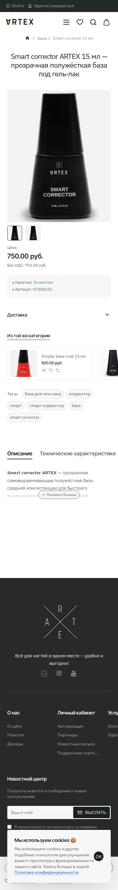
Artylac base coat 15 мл (63, 356)
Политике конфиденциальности (46, 872)
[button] (44, 370)
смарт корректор (47, 405)
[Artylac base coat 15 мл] (23, 363)
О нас (13, 713)
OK (99, 856)
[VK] (44, 673)
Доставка (17, 315)
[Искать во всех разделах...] (93, 22)
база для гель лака (43, 393)
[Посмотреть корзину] (106, 22)
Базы (42, 38)
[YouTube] (73, 673)
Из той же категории (28, 335)
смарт (16, 405)
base (76, 405)
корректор (79, 393)
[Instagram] (59, 673)
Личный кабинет (76, 713)
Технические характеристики (78, 453)
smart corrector (24, 417)
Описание (19, 453)
